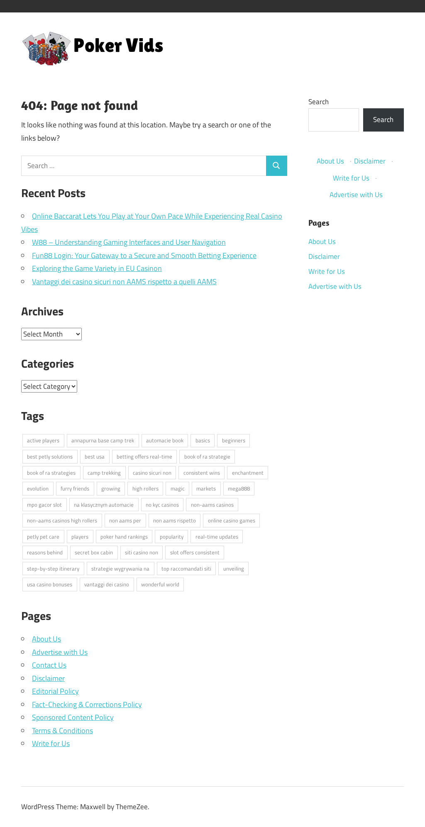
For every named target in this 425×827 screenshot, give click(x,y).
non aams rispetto (174, 520)
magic (178, 488)
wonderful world (160, 584)
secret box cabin (94, 552)
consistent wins (201, 472)
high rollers (145, 488)
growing (110, 488)
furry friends (75, 488)
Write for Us (51, 743)
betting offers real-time (144, 456)
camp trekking (104, 472)
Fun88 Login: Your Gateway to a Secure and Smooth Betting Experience (144, 255)
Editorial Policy (55, 691)
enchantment (248, 472)
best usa (95, 456)
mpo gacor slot (44, 504)
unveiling (233, 568)
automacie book (164, 440)
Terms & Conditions (62, 730)
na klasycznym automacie (104, 504)
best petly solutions (50, 456)
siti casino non (141, 552)
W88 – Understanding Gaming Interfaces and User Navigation (129, 242)
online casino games (231, 520)
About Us (46, 638)
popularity (171, 536)
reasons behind (45, 552)
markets (206, 488)
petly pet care (43, 536)
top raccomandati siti (186, 568)
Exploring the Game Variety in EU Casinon (97, 268)
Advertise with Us (60, 652)
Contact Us (49, 665)
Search (318, 101)
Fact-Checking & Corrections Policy (87, 704)
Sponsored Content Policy (73, 717)
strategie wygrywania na (120, 568)
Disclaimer (48, 678)
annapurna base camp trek (102, 440)
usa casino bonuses (49, 584)
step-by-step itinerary (53, 568)
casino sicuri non (152, 472)
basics (202, 440)
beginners (233, 440)
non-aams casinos (212, 504)
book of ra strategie (207, 456)
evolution (38, 488)
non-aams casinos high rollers (62, 520)
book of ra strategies (51, 472)
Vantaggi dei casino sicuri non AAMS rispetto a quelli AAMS (124, 281)
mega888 (239, 488)
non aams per (125, 520)
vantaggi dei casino (106, 584)
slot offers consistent (195, 552)
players (79, 536)
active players (43, 440)
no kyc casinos (162, 504)
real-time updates (216, 536)
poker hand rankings (124, 536)
